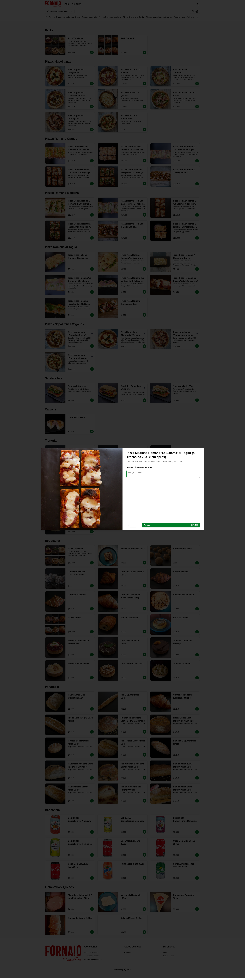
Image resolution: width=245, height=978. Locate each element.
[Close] (201, 451)
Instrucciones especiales (139, 467)
